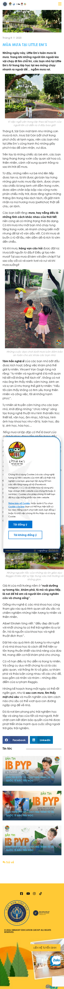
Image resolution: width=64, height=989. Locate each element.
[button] (15, 740)
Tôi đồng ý (20, 524)
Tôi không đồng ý (25, 535)
